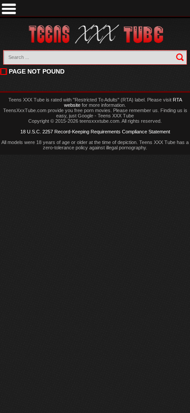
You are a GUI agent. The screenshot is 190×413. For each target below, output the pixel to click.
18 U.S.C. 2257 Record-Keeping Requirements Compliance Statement (95, 131)
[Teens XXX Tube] (95, 34)
